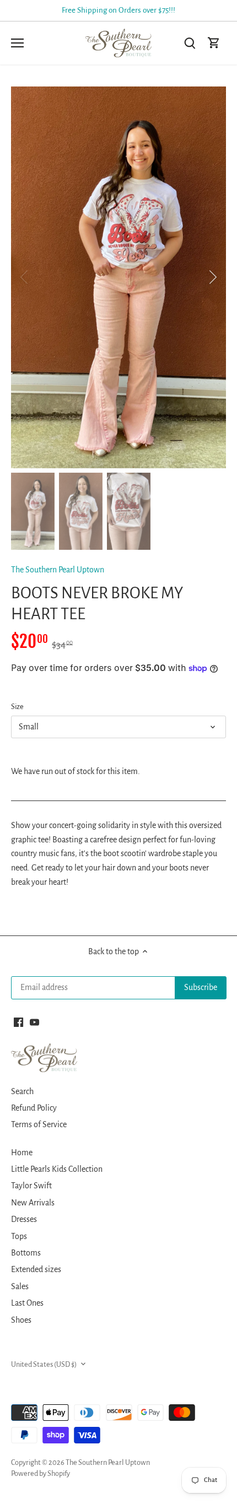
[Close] (216, 682)
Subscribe (179, 802)
